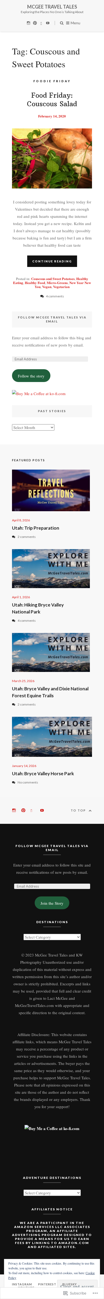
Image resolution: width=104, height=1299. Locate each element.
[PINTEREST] (24, 810)
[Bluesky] (41, 23)
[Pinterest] (35, 23)
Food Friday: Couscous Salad (52, 99)
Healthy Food (35, 282)
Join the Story (52, 903)
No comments (28, 782)
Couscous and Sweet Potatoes (53, 278)
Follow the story (31, 376)
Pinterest (47, 1284)
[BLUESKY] (34, 810)
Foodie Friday (52, 81)
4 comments (27, 621)
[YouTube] (48, 23)
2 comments (27, 537)
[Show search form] (61, 23)
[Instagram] (28, 23)
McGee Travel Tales (52, 6)
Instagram (22, 1284)
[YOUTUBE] (43, 810)
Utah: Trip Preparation (35, 528)
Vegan (46, 286)
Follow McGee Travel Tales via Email (52, 319)
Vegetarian (61, 286)
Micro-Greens (57, 282)
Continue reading (52, 261)
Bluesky (69, 1284)
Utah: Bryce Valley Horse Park (43, 773)
